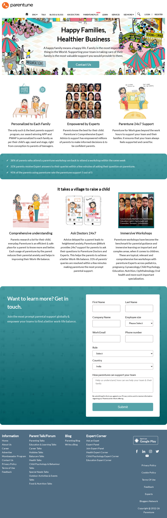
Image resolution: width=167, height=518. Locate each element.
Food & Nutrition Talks (40, 483)
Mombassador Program (14, 456)
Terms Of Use (148, 479)
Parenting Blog (72, 440)
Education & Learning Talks (42, 444)
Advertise (7, 452)
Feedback (7, 471)
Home (5, 440)
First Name (98, 302)
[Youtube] (147, 456)
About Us (6, 444)
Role (95, 347)
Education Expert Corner (99, 460)
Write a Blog (71, 444)
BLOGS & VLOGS (56, 15)
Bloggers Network (149, 501)
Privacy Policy (9, 464)
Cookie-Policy (149, 472)
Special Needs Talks (39, 471)
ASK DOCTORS (73, 15)
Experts (149, 494)
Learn (105, 15)
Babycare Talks (36, 456)
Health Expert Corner (97, 452)
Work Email (99, 332)
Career (5, 448)
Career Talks (35, 448)
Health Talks (35, 460)
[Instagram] (150, 452)
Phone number (133, 332)
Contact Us (83, 64)
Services (116, 15)
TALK (43, 15)
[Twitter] (157, 452)
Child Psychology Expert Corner (102, 456)
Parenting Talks (37, 440)
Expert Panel (92, 444)
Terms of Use (8, 468)
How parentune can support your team (114, 374)
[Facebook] (136, 452)
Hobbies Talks (36, 452)
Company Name (101, 317)
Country (97, 360)
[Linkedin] (143, 452)
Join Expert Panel (95, 448)
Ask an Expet (92, 440)
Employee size (133, 317)
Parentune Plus (91, 14)
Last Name (131, 302)
